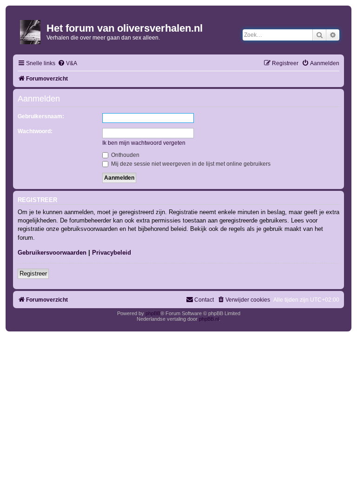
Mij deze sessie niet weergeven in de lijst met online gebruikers (190, 164)
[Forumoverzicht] (30, 30)
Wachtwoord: (35, 131)
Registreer (33, 273)
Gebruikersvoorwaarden (52, 252)
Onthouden (124, 155)
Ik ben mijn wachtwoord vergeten (143, 143)
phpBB (152, 313)
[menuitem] (67, 63)
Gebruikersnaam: (41, 116)
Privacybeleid (111, 252)
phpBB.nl (209, 319)
